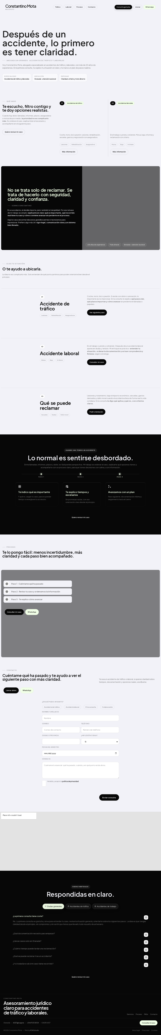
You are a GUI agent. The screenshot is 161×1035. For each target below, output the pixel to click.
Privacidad (145, 1030)
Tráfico (57, 7)
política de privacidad (70, 781)
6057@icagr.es (18, 1023)
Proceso (79, 7)
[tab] (53, 906)
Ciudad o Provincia (50, 735)
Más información (68, 152)
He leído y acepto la (63, 781)
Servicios (130, 1014)
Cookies (154, 1030)
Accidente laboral (72, 707)
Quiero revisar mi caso (14, 132)
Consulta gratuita (123, 7)
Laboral (68, 7)
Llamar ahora (11, 690)
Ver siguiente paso (97, 312)
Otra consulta (90, 707)
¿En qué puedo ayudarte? (53, 702)
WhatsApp (149, 7)
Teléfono (85, 723)
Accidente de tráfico (52, 707)
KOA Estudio (34, 1030)
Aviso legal (136, 1030)
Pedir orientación (96, 412)
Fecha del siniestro (50, 747)
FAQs (146, 1014)
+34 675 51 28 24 (33, 1023)
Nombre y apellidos (50, 712)
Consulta (46, 759)
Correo (45, 723)
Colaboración (107, 707)
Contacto (91, 7)
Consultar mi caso (97, 362)
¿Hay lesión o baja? (89, 735)
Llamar (137, 7)
